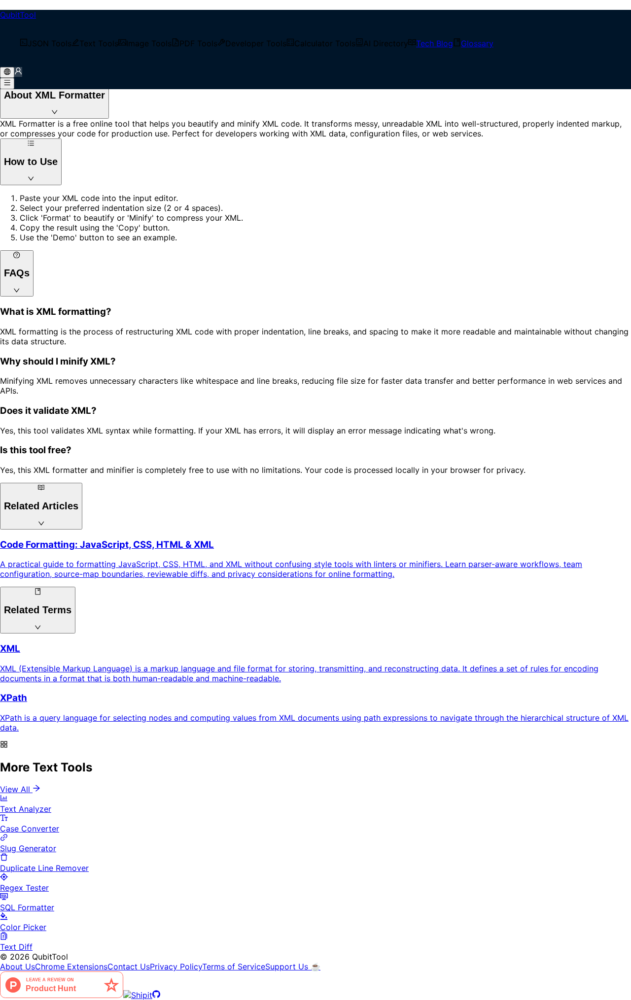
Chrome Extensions (71, 966)
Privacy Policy (176, 966)
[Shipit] (137, 995)
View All (15, 789)
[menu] (315, 43)
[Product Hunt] (61, 995)
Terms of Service (233, 966)
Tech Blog (434, 43)
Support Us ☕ (292, 966)
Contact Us (128, 966)
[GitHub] (156, 995)
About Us (17, 966)
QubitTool (18, 15)
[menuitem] (45, 43)
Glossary (477, 43)
